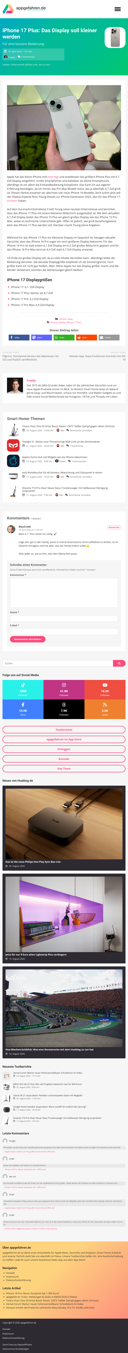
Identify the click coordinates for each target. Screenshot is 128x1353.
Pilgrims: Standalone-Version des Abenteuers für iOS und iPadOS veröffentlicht (30, 358)
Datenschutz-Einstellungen (15, 1348)
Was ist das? (44, 64)
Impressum (12, 1276)
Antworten (114, 527)
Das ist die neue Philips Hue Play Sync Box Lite (33, 862)
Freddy (11, 57)
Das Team (64, 768)
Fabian (62, 461)
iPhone (62, 319)
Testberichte (64, 730)
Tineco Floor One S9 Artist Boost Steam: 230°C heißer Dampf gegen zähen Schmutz (52, 1300)
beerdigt (53, 177)
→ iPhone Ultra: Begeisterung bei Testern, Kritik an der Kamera (29, 1229)
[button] (19, 337)
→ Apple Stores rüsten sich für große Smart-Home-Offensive (28, 1151)
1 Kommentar (28, 56)
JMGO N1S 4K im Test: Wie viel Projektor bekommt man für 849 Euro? (47, 1084)
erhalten (12, 201)
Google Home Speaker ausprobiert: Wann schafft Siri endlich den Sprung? (49, 1107)
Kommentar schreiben (81, 430)
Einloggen (64, 749)
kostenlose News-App (51, 1260)
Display (62, 322)
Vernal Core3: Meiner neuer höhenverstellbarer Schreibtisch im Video (47, 1073)
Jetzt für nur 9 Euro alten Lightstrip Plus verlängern (36, 954)
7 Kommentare (79, 461)
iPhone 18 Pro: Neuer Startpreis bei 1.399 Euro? (32, 1293)
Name (14, 612)
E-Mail (14, 625)
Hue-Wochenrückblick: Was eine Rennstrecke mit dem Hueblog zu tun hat (50, 1049)
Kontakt (64, 759)
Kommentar (18, 575)
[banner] (24, 9)
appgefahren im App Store (64, 739)
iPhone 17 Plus (74, 322)
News (70, 319)
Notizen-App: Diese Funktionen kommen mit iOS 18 (97, 358)
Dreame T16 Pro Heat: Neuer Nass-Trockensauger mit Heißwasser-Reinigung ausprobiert (57, 1118)
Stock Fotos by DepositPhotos (17, 1344)
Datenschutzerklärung (18, 1280)
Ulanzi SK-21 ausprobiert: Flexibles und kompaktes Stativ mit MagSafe (47, 1095)
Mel (62, 430)
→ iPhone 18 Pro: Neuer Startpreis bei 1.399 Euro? (24, 1169)
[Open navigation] (117, 9)
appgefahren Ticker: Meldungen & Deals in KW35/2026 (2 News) (41, 1297)
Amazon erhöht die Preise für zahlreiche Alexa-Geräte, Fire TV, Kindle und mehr (50, 1307)
